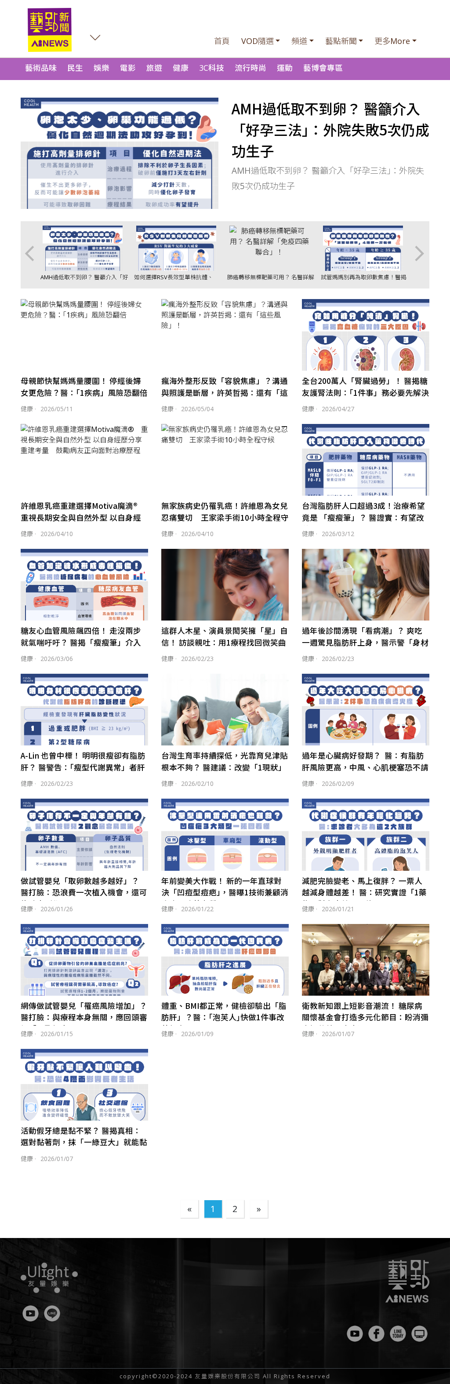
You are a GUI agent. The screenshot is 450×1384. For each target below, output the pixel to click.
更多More (392, 41)
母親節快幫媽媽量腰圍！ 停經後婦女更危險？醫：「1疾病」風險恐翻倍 (84, 386)
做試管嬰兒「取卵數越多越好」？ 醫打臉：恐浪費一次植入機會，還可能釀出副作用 (84, 892)
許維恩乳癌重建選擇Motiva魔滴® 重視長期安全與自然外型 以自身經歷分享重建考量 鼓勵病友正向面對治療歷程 (84, 523)
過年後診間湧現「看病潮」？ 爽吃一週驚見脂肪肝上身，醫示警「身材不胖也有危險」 (365, 642)
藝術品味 (41, 67)
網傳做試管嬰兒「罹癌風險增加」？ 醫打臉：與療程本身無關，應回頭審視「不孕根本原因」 (84, 1017)
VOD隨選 (257, 41)
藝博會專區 (323, 67)
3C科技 (211, 67)
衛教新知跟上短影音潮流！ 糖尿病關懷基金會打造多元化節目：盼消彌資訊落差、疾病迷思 (365, 1017)
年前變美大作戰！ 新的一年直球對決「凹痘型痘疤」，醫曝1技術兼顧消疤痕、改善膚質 (224, 892)
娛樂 (101, 67)
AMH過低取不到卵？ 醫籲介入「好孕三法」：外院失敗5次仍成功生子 (330, 129)
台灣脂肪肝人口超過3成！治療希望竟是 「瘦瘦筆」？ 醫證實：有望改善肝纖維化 (363, 517)
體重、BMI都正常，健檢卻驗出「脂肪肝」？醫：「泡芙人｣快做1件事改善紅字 (224, 1017)
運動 (285, 67)
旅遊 (154, 67)
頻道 (299, 41)
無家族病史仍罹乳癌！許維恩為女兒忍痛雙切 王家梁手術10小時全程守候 (225, 517)
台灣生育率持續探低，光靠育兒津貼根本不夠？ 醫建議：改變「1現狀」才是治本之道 (224, 767)
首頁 (222, 41)
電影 (128, 67)
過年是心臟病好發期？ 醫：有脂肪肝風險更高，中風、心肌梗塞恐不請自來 (365, 767)
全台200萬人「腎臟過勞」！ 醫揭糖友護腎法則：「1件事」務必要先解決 (365, 386)
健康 (181, 67)
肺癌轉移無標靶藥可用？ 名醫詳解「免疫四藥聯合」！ (270, 281)
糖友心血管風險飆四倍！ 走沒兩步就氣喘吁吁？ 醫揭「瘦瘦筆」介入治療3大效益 (81, 642)
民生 (75, 67)
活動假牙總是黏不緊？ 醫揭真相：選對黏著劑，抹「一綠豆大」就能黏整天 (84, 1142)
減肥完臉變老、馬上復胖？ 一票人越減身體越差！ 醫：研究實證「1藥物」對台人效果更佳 (364, 892)
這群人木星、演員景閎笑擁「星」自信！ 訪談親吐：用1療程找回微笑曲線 (224, 642)
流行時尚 (250, 67)
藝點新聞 (341, 41)
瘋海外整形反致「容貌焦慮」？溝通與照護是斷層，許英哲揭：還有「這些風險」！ (224, 392)
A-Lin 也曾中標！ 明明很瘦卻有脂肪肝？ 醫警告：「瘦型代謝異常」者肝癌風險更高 (83, 767)
